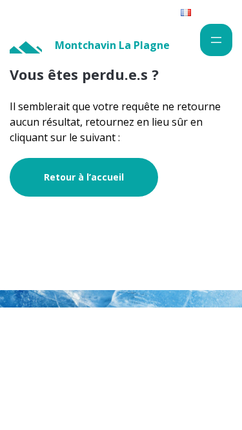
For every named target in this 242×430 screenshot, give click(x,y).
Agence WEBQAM (190, 367)
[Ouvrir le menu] (216, 40)
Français (208, 11)
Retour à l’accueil (84, 177)
